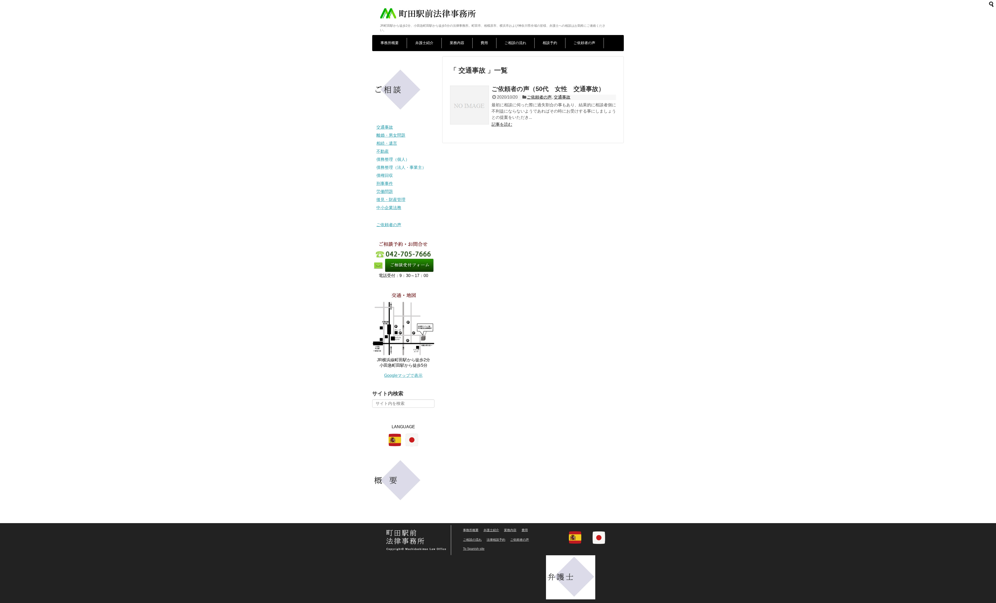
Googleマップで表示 (403, 375)
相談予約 (550, 43)
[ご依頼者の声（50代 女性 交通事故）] (469, 111)
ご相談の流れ (515, 43)
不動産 (382, 151)
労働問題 (384, 191)
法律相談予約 (496, 540)
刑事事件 (384, 183)
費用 (484, 43)
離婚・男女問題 (390, 135)
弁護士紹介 (424, 43)
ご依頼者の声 (584, 43)
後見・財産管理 (390, 199)
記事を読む (502, 124)
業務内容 (457, 43)
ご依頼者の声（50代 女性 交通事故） (548, 88)
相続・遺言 (386, 143)
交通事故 (562, 97)
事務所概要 (390, 43)
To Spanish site (474, 549)
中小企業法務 (388, 207)
